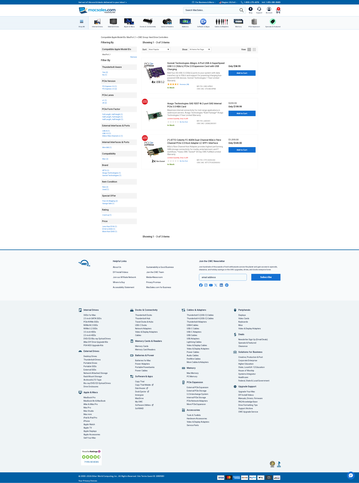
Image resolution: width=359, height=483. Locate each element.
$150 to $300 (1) (108, 229)
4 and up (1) (106, 215)
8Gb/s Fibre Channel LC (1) (112, 136)
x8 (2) (104, 103)
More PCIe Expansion (196, 404)
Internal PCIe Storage (196, 397)
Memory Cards (141, 346)
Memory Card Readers (145, 349)
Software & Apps (144, 376)
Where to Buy (119, 282)
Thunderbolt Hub (142, 318)
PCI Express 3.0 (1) (109, 86)
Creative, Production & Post (250, 357)
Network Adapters (143, 328)
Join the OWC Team (155, 272)
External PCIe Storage (196, 391)
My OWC (139, 402)
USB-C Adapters (194, 332)
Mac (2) (105, 159)
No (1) (104, 75)
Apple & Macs (91, 392)
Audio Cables (193, 355)
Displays (242, 315)
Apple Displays (90, 431)
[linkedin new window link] (221, 285)
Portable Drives (90, 363)
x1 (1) (104, 100)
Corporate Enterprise (247, 360)
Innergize (139, 395)
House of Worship (246, 370)
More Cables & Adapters (198, 362)
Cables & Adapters (196, 310)
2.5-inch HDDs (90, 335)
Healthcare (243, 377)
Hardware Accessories (197, 418)
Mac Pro (87, 407)
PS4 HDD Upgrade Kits (93, 345)
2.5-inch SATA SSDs (93, 318)
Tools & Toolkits (194, 415)
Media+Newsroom (154, 277)
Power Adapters (142, 364)
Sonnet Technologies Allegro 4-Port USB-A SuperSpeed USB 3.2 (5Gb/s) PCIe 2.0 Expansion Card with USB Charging (196, 66)
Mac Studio (89, 411)
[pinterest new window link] (226, 285)
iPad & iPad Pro (90, 418)
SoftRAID (139, 408)
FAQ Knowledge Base (247, 402)
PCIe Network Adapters (197, 401)
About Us (117, 267)
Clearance (243, 346)
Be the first (184, 122)
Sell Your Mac (90, 438)
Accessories (193, 410)
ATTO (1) (105, 170)
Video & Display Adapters (146, 332)
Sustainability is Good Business (160, 267)
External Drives (91, 351)
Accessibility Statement (123, 287)
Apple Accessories (92, 434)
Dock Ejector (140, 391)
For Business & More (204, 2)
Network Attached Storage (96, 373)
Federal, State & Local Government (253, 381)
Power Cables (141, 370)
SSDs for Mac (90, 315)
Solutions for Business (250, 352)
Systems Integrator (247, 374)
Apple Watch (89, 424)
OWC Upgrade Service (248, 412)
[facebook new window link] (201, 285)
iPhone (87, 421)
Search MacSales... (195, 10)
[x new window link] (216, 285)
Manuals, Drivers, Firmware (250, 398)
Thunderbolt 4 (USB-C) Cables (200, 318)
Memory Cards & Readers (148, 341)
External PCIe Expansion (197, 387)
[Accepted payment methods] (248, 477)
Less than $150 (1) (109, 226)
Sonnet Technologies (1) (111, 175)
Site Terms (142, 476)
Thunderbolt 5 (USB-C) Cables (200, 315)
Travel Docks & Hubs (144, 322)
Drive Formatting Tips (248, 405)
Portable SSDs (90, 366)
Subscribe (265, 277)
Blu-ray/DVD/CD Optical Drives (97, 383)
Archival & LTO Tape (92, 380)
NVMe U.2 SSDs (90, 328)
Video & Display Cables (197, 345)
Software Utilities (143, 405)
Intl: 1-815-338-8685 (271, 2)
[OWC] (97, 10)
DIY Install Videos (120, 272)
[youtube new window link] (211, 285)
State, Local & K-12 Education (251, 367)
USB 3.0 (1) (106, 133)
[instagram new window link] (205, 285)
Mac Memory (193, 373)
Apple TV (88, 428)
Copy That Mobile (143, 385)
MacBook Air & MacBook (94, 401)
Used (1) (105, 189)
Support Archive (245, 408)
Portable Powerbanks (145, 367)
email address (209, 277)
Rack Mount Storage (93, 376)
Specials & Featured (247, 343)
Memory (191, 368)
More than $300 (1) (109, 232)
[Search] (241, 10)
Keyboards (243, 322)
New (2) (105, 187)
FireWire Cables (194, 359)
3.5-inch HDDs (90, 332)
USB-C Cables (193, 328)
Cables (138, 335)
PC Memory (192, 376)
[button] (351, 475)
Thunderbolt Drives (92, 360)
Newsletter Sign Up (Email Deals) (253, 339)
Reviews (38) (184, 84)
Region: (229, 2)
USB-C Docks (141, 325)
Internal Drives (91, 310)
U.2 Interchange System (197, 394)
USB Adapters (193, 339)
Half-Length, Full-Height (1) (112, 117)
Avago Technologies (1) (111, 173)
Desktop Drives (90, 356)
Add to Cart (242, 73)
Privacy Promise (153, 282)
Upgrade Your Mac (246, 391)
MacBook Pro (89, 397)
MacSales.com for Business (158, 287)
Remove (133, 57)
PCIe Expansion (195, 382)
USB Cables (192, 335)
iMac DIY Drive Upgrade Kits (96, 342)
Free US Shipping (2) (110, 201)
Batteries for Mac (143, 360)
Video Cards (243, 318)
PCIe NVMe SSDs (91, 322)
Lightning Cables (194, 342)
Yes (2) (105, 72)
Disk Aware (140, 388)
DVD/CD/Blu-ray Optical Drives (97, 339)
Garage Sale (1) (108, 203)
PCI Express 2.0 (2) (109, 89)
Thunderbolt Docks (143, 315)
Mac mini (88, 414)
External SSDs (90, 370)
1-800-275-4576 (251, 2)
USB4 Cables (192, 325)
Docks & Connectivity (146, 310)
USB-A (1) (106, 131)
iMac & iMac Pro (91, 404)
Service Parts (193, 425)
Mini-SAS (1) (107, 147)
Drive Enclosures (91, 386)
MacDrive (139, 398)
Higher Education (246, 364)
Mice (240, 325)
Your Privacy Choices (88, 481)
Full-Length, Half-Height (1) (112, 114)
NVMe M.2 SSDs (91, 325)
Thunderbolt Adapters (197, 322)
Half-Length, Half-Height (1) (112, 119)
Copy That (139, 381)
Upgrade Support (247, 386)
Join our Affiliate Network (124, 277)
